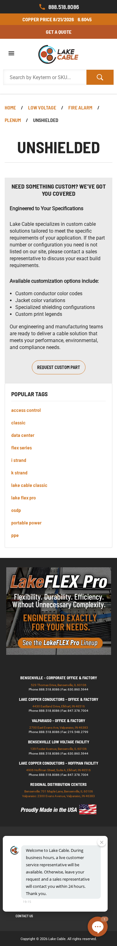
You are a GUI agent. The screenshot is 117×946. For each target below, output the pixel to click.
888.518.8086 (63, 6)
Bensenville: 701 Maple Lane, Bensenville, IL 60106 (58, 791)
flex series (21, 447)
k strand (19, 472)
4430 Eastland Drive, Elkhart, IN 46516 (58, 706)
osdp (16, 510)
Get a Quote (58, 32)
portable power (26, 522)
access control (26, 410)
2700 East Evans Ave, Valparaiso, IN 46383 (58, 727)
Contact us (24, 916)
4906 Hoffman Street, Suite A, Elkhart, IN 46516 (58, 770)
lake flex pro (23, 497)
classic (18, 422)
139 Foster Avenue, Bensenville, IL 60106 (58, 749)
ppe (15, 535)
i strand (18, 460)
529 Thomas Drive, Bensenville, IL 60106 (58, 685)
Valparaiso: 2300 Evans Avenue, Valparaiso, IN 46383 (58, 796)
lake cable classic (29, 485)
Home (10, 107)
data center (22, 435)
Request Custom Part (58, 367)
